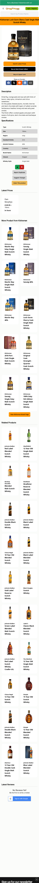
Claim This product (19, 183)
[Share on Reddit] (19, 83)
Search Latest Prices (19, 64)
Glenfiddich (27, 446)
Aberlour (7, 763)
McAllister (26, 482)
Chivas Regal (9, 553)
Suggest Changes (19, 178)
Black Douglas (28, 588)
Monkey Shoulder (8, 482)
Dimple (25, 694)
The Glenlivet (27, 659)
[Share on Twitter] (14, 83)
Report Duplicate (19, 172)
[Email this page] (30, 83)
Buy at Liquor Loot (19, 74)
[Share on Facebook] (8, 83)
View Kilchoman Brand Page (19, 414)
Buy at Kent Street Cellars (19, 69)
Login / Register (32, 8)
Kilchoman (22, 220)
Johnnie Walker (10, 446)
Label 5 (25, 623)
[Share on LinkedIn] (25, 83)
